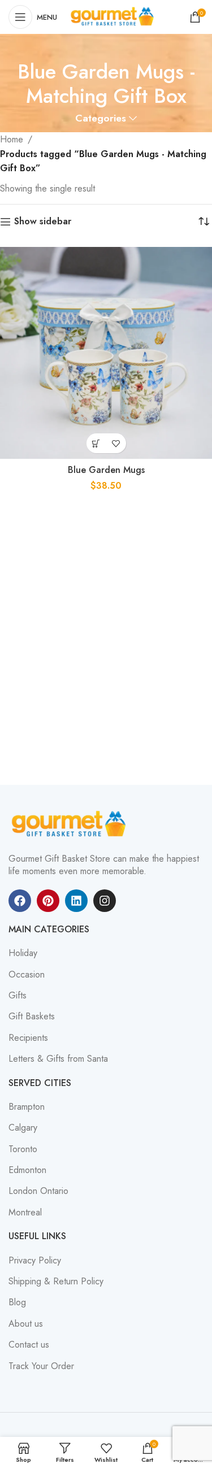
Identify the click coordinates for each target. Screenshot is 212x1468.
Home (11, 139)
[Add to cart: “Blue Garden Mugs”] (96, 443)
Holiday (22, 953)
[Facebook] (19, 900)
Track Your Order (41, 1366)
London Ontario (38, 1191)
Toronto (22, 1149)
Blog (17, 1302)
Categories (100, 119)
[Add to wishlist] (116, 443)
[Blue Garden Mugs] (106, 353)
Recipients (28, 1038)
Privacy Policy (34, 1260)
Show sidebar (42, 221)
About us (25, 1324)
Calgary (22, 1128)
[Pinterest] (48, 900)
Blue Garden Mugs (106, 469)
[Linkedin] (76, 900)
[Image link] (70, 823)
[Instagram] (104, 900)
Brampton (26, 1107)
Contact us (28, 1345)
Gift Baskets (31, 1016)
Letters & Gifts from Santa (58, 1059)
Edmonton (27, 1170)
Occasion (26, 974)
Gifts (17, 995)
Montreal (25, 1212)
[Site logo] (113, 16)
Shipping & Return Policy (55, 1281)
